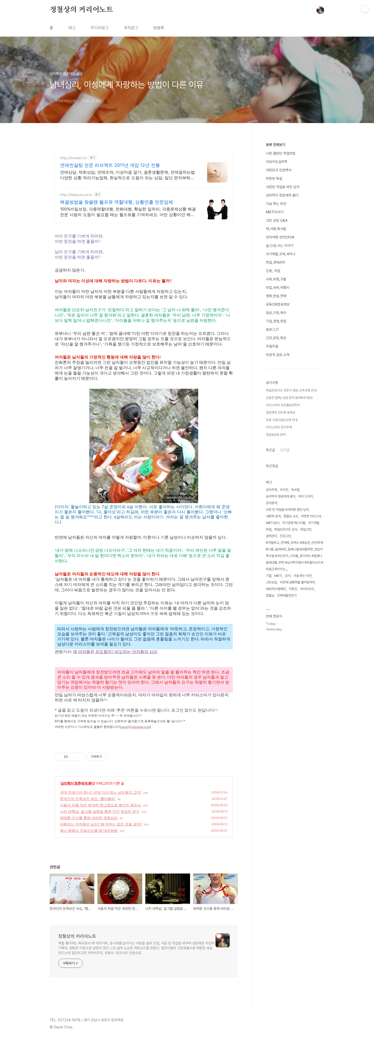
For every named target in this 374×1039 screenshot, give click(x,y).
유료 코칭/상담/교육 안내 (281, 420)
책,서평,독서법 (276, 229)
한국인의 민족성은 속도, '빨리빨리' (88, 798)
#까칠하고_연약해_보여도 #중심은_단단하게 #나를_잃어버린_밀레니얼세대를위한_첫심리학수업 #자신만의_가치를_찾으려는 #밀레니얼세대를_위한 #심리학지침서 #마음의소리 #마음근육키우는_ (294, 556)
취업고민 (305, 529)
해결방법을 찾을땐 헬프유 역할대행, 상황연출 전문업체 (116, 202)
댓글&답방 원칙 (276, 434)
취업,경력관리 (275, 262)
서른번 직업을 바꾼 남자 (282, 187)
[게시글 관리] (79, 757)
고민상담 (271, 582)
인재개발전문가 (287, 595)
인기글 (285, 450)
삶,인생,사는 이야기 (279, 246)
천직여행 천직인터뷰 (280, 237)
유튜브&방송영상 (278, 304)
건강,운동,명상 (276, 338)
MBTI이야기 (274, 212)
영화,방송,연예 (276, 296)
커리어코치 (307, 589)
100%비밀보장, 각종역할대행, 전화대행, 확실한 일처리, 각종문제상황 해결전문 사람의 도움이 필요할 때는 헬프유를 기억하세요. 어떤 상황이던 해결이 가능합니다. (128, 211)
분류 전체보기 (275, 145)
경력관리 (271, 536)
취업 (268, 529)
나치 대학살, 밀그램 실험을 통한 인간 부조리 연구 (99, 811)
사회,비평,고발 (276, 279)
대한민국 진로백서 (278, 170)
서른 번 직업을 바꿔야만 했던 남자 (287, 509)
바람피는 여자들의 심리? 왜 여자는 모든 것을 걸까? (101, 824)
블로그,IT (272, 329)
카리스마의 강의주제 (279, 427)
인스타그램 (282, 647)
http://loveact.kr (73, 158)
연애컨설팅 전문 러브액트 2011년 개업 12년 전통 (110, 165)
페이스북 (270, 647)
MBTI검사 (272, 523)
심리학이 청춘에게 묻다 (78, 783)
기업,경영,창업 (276, 321)
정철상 (270, 595)
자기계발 (313, 523)
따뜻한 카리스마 (311, 516)
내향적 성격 (273, 516)
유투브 (293, 647)
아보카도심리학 (276, 162)
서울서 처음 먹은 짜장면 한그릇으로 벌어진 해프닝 (100, 805)
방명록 (158, 27)
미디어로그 (100, 27)
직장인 (293, 589)
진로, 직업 (273, 271)
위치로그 (131, 27)
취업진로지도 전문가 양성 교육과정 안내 (291, 390)
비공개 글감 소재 (277, 355)
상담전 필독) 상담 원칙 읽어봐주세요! (289, 398)
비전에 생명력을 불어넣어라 (297, 582)
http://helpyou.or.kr (76, 194)
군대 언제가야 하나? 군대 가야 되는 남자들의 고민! (100, 792)
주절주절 (272, 346)
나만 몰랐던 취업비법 (280, 153)
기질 (268, 576)
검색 (308, 10)
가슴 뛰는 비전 (276, 204)
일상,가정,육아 (276, 313)
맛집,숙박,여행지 (277, 287)
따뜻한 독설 (274, 178)
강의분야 (271, 503)
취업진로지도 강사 (285, 529)
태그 (72, 27)
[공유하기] (72, 757)
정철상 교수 (290, 516)
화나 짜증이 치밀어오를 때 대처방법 (89, 830)
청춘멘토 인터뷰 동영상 (280, 412)
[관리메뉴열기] (365, 9)
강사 (288, 576)
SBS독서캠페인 (276, 589)
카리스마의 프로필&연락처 (283, 405)
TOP (320, 1022)
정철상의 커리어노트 (81, 9)
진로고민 (285, 536)
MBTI (278, 576)
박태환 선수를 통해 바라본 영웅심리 (89, 818)
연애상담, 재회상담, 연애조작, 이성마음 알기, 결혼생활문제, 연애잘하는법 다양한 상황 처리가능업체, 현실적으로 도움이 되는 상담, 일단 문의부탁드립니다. (127, 175)
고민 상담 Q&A (276, 220)
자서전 (284, 490)
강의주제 (271, 490)
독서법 (295, 490)
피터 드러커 (305, 496)
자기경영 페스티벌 (293, 523)
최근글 (270, 450)
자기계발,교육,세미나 (280, 254)
